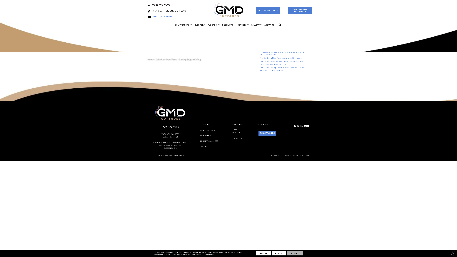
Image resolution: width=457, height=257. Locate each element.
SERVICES (263, 125)
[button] (268, 10)
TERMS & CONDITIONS (292, 155)
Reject (278, 253)
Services (242, 25)
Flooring (213, 25)
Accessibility (277, 155)
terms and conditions (191, 254)
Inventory (199, 25)
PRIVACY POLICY (179, 155)
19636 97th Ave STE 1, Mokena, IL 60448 (169, 11)
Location (235, 132)
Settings (294, 253)
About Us (269, 25)
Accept (263, 253)
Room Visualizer (209, 141)
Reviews (235, 130)
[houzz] (301, 126)
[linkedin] (304, 126)
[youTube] (307, 126)
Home (150, 59)
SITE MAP (305, 155)
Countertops (182, 25)
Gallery (255, 25)
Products (227, 25)
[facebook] (294, 126)
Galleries (159, 59)
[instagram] (298, 126)
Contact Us (236, 138)
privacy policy (171, 254)
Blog (233, 135)
